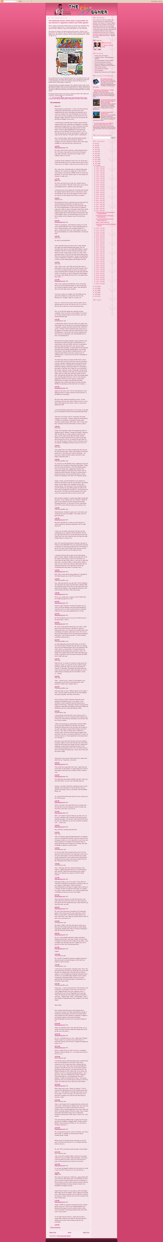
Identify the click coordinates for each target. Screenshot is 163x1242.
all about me (57, 97)
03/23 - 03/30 (99, 261)
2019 (96, 155)
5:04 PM (57, 1225)
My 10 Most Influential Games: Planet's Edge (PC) (108, 79)
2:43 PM (57, 220)
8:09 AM (57, 907)
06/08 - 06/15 (99, 240)
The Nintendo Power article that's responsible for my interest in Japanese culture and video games (68, 22)
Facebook (95, 34)
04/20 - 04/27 (99, 254)
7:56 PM (57, 593)
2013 (96, 286)
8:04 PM (57, 613)
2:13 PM (57, 1173)
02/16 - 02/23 (99, 271)
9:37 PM (57, 811)
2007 (96, 296)
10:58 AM (57, 1056)
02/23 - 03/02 (99, 269)
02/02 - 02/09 (99, 275)
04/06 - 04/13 (99, 257)
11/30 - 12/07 (99, 174)
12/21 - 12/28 (99, 169)
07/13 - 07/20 (99, 230)
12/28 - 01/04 (99, 167)
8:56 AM (57, 933)
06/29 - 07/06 (99, 234)
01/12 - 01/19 (99, 281)
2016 (96, 161)
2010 (96, 292)
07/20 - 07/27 (99, 228)
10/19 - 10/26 (99, 186)
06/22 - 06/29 (99, 236)
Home (69, 1232)
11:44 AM (57, 1127)
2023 (96, 147)
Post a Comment (55, 1227)
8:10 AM (57, 921)
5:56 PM (57, 445)
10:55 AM (57, 1023)
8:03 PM (57, 601)
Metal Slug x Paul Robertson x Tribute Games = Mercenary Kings (104, 90)
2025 (96, 143)
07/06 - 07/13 (99, 232)
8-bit (53, 97)
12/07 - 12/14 (99, 172)
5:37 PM (57, 386)
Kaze (56, 106)
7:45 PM (57, 518)
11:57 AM (57, 1152)
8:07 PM (57, 640)
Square (85, 98)
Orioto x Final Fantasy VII (102, 222)
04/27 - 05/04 (99, 252)
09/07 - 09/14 (99, 198)
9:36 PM (57, 801)
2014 (96, 165)
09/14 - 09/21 (99, 196)
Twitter (107, 34)
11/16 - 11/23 (99, 178)
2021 (96, 151)
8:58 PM (57, 763)
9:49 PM (57, 848)
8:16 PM (57, 659)
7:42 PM (57, 508)
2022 (96, 149)
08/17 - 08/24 (99, 204)
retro (76, 98)
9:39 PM (57, 825)
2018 (96, 157)
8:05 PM (57, 622)
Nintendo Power (64, 98)
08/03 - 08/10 (99, 208)
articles (62, 97)
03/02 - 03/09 (99, 267)
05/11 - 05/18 (99, 248)
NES (55, 98)
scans (82, 98)
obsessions (71, 98)
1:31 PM (57, 179)
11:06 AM (57, 1100)
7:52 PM (57, 570)
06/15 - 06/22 (99, 238)
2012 (96, 288)
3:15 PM (57, 262)
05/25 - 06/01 (99, 244)
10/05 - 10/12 (99, 190)
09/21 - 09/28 (99, 194)
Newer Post (52, 1232)
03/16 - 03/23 (99, 263)
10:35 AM (57, 1084)
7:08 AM (57, 863)
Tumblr (101, 34)
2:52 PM (57, 236)
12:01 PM (57, 1164)
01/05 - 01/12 (99, 283)
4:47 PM (57, 319)
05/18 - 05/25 (99, 246)
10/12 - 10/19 (99, 188)
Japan (85, 97)
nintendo (58, 98)
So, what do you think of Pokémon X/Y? (107, 112)
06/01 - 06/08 (99, 242)
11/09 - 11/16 (99, 180)
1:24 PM (57, 146)
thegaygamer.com (60, 147)
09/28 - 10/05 (99, 192)
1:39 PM (57, 1200)
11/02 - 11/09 (99, 182)
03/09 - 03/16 (99, 265)
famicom (82, 97)
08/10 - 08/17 (99, 206)
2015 (96, 163)
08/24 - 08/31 (99, 202)
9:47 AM (57, 947)
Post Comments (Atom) (64, 1236)
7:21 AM (57, 877)
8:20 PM (57, 676)
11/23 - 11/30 (99, 176)
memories (51, 98)
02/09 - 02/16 (99, 273)
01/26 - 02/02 (99, 277)
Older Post (86, 1232)
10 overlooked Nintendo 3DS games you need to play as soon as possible (108, 101)
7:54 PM (57, 579)
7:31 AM (57, 964)
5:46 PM (57, 426)
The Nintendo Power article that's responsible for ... (104, 216)
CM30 (56, 1174)
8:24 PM (57, 711)
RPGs (78, 98)
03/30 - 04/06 (99, 259)
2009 (96, 294)
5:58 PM (57, 459)
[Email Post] (61, 96)
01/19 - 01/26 (99, 279)
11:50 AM (57, 954)
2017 (96, 159)
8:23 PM (57, 686)
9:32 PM (57, 775)
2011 (96, 290)
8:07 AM (57, 895)
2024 (96, 145)
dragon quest (68, 97)
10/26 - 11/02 (99, 184)
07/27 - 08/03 (99, 210)
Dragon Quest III (75, 97)
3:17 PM (57, 279)
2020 (96, 153)
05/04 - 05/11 (99, 250)
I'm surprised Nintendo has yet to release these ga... (104, 219)
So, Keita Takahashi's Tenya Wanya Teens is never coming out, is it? (103, 124)
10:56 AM (57, 1034)
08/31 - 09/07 (99, 200)
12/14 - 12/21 (99, 171)
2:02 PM (57, 198)
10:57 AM (57, 1046)
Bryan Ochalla (107, 42)
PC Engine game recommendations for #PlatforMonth (105, 213)
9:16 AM (57, 983)
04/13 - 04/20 (99, 256)
